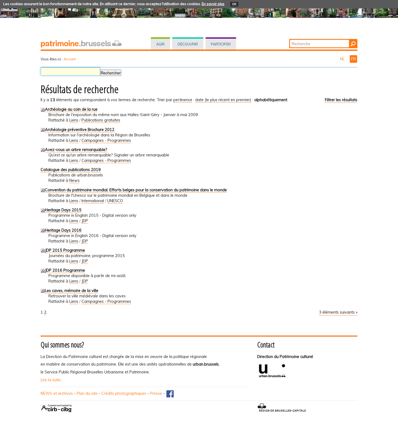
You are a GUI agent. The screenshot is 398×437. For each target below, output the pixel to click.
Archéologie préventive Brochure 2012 (80, 129)
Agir (160, 44)
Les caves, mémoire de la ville (71, 290)
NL (343, 59)
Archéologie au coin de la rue (71, 109)
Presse (156, 393)
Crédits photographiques (123, 393)
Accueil (70, 59)
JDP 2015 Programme (65, 250)
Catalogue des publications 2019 (71, 169)
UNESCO (115, 200)
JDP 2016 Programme (65, 270)
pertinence (182, 99)
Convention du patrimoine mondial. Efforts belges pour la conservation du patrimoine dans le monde (136, 190)
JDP (84, 220)
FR (353, 59)
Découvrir (188, 44)
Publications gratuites (100, 120)
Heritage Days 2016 (63, 230)
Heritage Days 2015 (63, 210)
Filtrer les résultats (341, 99)
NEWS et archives (57, 393)
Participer (221, 44)
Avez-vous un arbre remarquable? (76, 149)
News (74, 180)
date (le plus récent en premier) (223, 99)
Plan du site (87, 393)
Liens (73, 120)
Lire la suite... (52, 379)
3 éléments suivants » (338, 312)
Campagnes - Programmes (106, 140)
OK (234, 4)
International (92, 200)
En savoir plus (213, 4)
